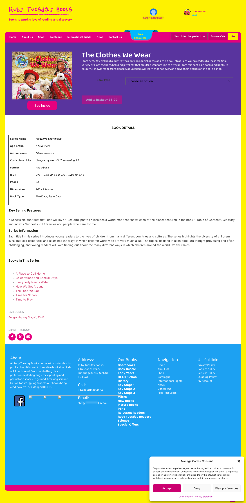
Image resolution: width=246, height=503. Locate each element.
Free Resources (167, 393)
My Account (205, 381)
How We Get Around (30, 286)
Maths (122, 396)
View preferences (226, 488)
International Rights (79, 37)
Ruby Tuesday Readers (134, 416)
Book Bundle (127, 369)
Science (123, 420)
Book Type (103, 80)
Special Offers (128, 424)
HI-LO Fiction (127, 377)
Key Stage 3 (126, 392)
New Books (126, 400)
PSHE (40, 317)
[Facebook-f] (12, 336)
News (100, 37)
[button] (239, 461)
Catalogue (56, 37)
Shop (41, 37)
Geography (15, 317)
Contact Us (115, 37)
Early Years (126, 373)
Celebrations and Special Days (36, 278)
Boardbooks (126, 365)
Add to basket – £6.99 (101, 99)
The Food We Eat (27, 291)
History (123, 381)
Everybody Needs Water (32, 282)
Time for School (26, 295)
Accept (167, 488)
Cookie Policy (186, 496)
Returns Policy (206, 373)
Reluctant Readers (131, 412)
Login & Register (153, 17)
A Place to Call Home (30, 273)
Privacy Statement (203, 496)
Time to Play (24, 299)
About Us (27, 37)
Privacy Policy (206, 365)
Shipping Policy (207, 377)
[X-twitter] (20, 336)
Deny (196, 488)
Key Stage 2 (126, 388)
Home (12, 37)
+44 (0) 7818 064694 (90, 390)
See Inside (42, 105)
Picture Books (128, 404)
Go (233, 36)
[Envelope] (28, 336)
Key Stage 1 (30, 317)
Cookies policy (206, 369)
